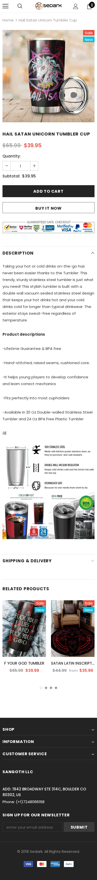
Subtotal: (11, 176)
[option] (48, 76)
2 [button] (46, 688)
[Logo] (48, 5)
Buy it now (48, 208)
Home (8, 20)
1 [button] (41, 688)
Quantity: (11, 156)
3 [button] (51, 688)
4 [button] (56, 688)
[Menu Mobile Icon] (5, 6)
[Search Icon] (19, 6)
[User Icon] (75, 6)
